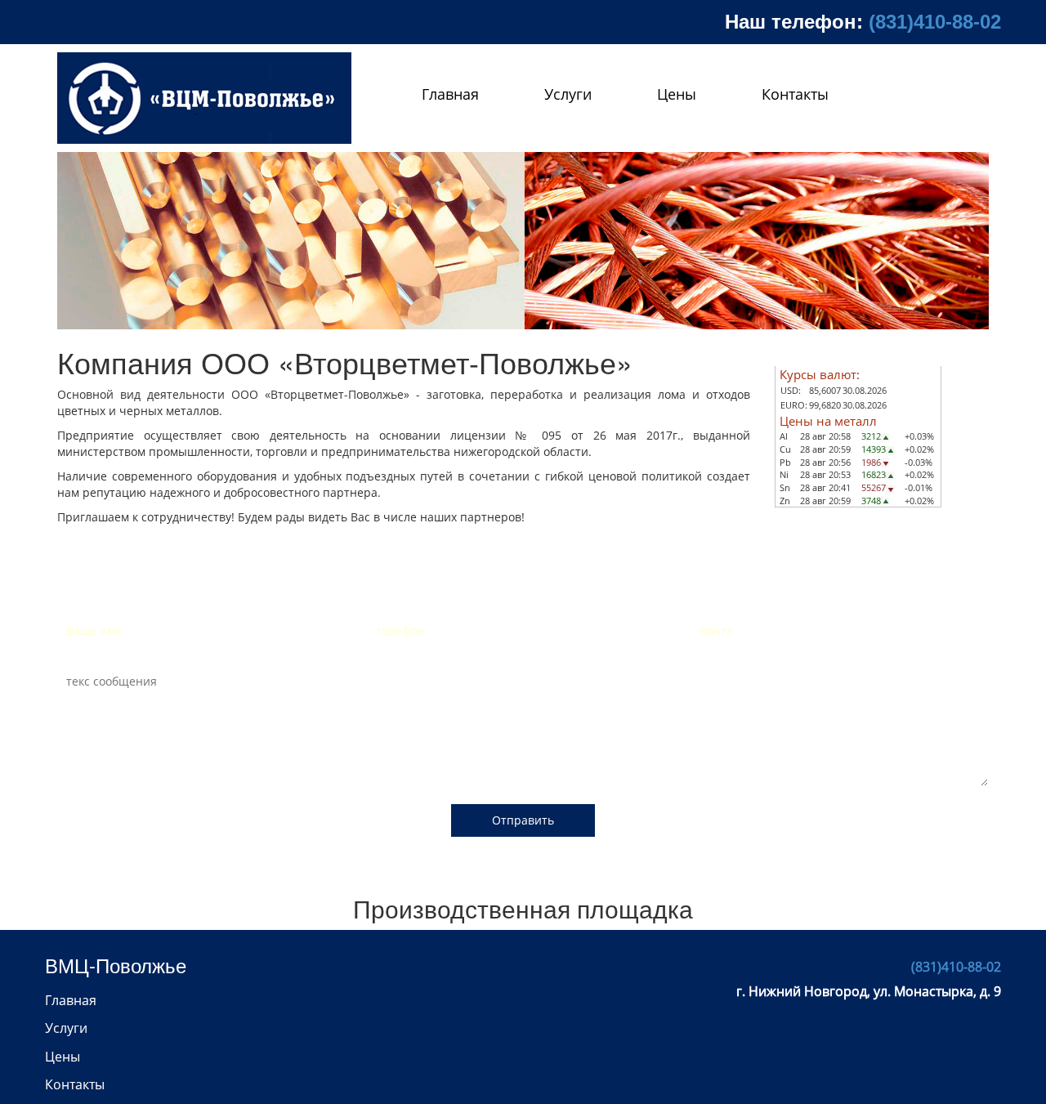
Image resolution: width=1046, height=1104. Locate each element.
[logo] (204, 98)
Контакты (795, 94)
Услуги (568, 94)
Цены (676, 94)
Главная (450, 94)
